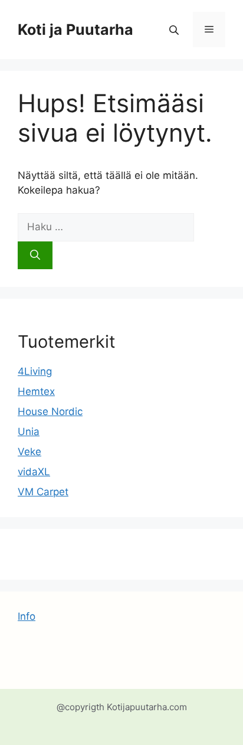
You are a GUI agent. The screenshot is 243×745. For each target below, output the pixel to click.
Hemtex (36, 391)
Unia (29, 431)
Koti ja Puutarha (75, 29)
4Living (35, 371)
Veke (29, 452)
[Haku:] (106, 227)
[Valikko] (209, 29)
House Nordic (50, 411)
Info (26, 616)
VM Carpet (43, 492)
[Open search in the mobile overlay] (175, 30)
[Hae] (35, 255)
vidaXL (34, 472)
